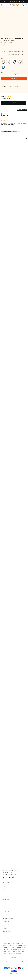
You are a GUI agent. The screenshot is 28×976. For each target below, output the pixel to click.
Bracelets (5, 889)
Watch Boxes (6, 899)
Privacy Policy (6, 921)
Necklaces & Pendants (8, 892)
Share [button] (19, 131)
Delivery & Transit (7, 915)
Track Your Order (7, 931)
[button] (1, 5)
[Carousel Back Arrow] (2, 22)
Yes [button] (13, 131)
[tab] (22, 109)
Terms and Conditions (8, 918)
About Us (5, 928)
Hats (4, 902)
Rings (4, 886)
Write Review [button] (13, 103)
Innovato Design (15, 973)
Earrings (5, 896)
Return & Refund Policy (8, 925)
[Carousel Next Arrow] (26, 22)
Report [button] (15, 131)
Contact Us (5, 934)
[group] (13, 96)
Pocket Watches (6, 906)
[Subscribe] (22, 961)
